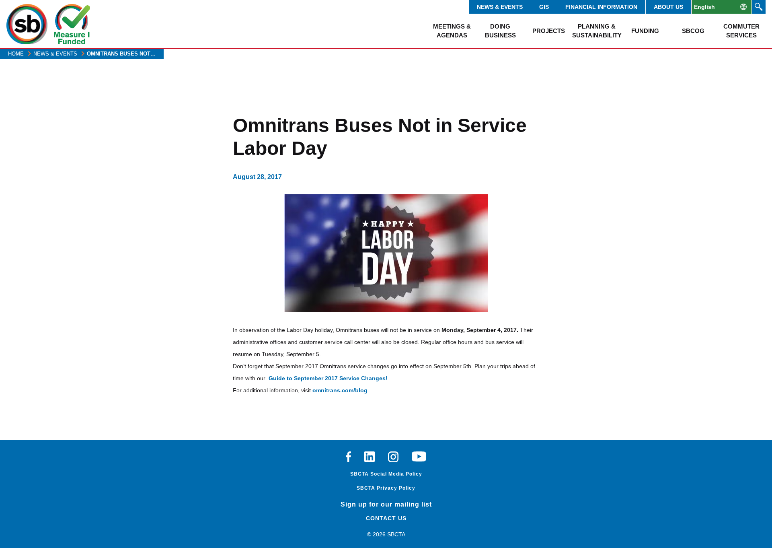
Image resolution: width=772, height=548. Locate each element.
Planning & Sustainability (597, 30)
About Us (668, 7)
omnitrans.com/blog (340, 390)
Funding (645, 30)
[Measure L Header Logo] (72, 24)
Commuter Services (741, 30)
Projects (548, 30)
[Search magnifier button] (759, 7)
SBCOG (693, 30)
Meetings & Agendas (452, 30)
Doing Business (500, 30)
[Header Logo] (26, 24)
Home (16, 54)
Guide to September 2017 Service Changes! (328, 378)
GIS (544, 7)
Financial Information (601, 7)
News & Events (500, 7)
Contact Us (386, 518)
